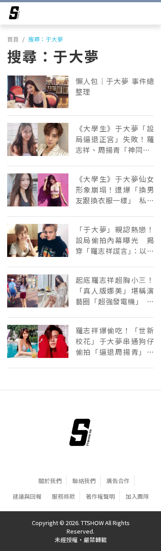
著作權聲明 (100, 496)
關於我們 (50, 480)
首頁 (13, 39)
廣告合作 (118, 480)
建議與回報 (27, 496)
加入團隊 (137, 496)
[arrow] (14, 14)
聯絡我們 (84, 480)
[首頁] (80, 432)
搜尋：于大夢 (45, 39)
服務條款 (63, 496)
